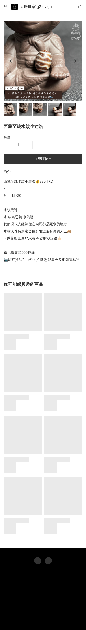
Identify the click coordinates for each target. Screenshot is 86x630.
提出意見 (43, 620)
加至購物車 (43, 159)
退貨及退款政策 (46, 611)
